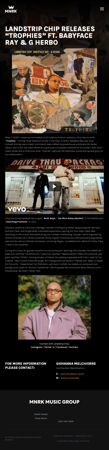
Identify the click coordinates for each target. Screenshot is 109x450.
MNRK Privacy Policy (84, 436)
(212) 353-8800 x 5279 (72, 374)
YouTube (73, 347)
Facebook (61, 347)
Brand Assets (41, 414)
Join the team (66, 421)
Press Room (41, 418)
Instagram (36, 347)
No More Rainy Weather (70, 218)
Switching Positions (16, 221)
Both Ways (49, 218)
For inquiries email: (73, 441)
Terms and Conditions (63, 436)
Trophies (10, 140)
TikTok (47, 347)
